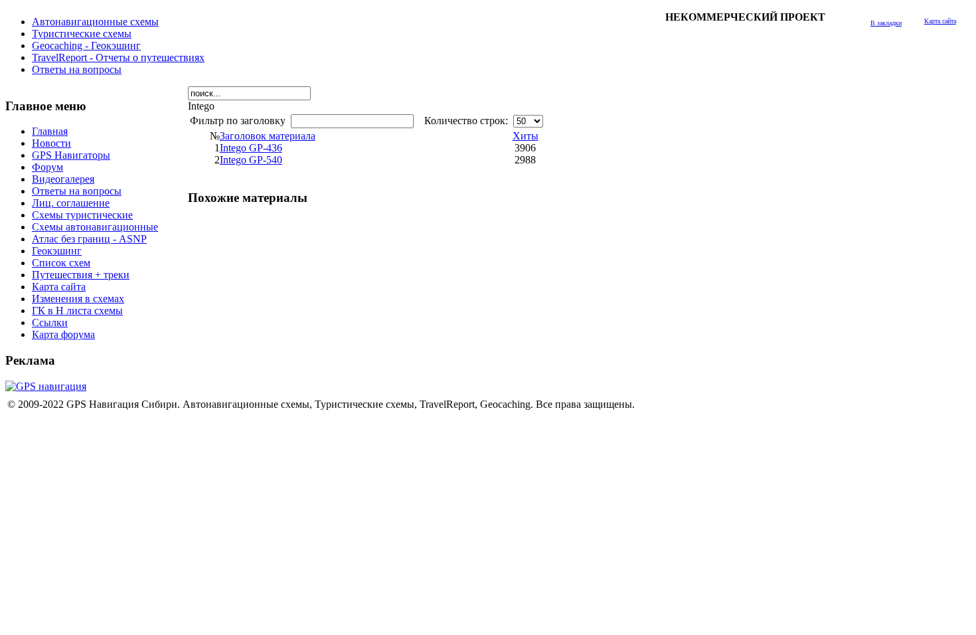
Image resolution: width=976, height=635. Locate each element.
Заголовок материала (267, 135)
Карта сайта (940, 21)
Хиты (525, 135)
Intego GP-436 (251, 147)
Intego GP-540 (251, 159)
